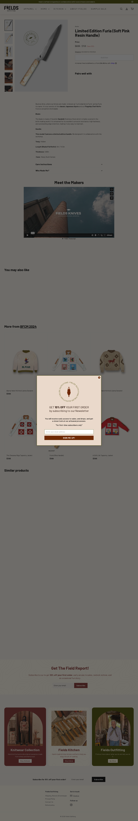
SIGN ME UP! (69, 438)
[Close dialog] (99, 377)
